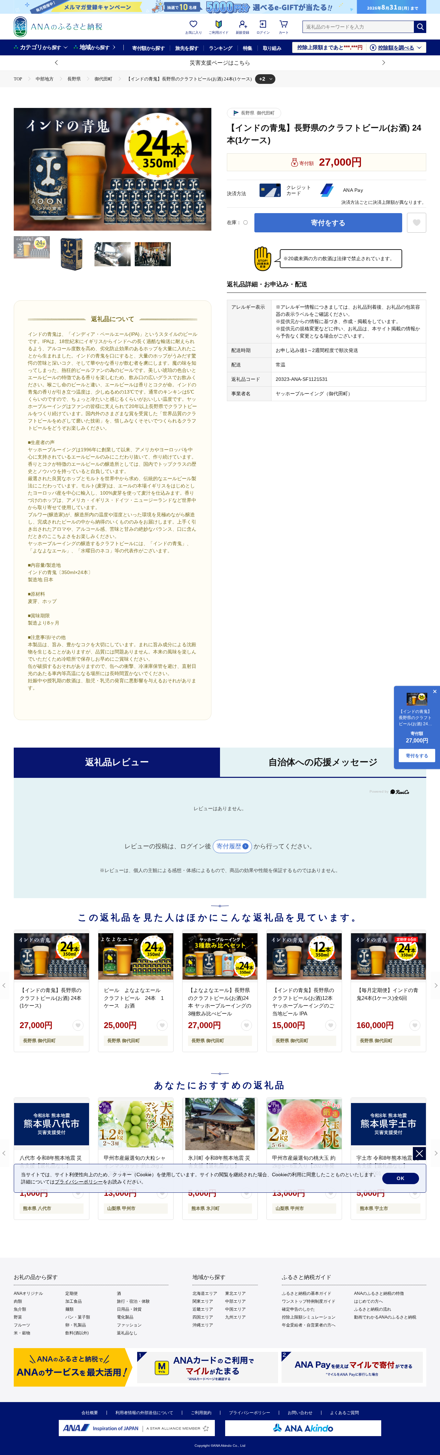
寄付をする (328, 223)
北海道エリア (204, 1293)
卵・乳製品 (75, 1325)
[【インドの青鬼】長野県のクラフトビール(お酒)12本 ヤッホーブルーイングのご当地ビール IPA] (304, 956)
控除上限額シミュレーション (309, 1317)
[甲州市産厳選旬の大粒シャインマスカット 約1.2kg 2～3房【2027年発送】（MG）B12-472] (135, 1124)
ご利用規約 (201, 1412)
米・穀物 (22, 1333)
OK (401, 1178)
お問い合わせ (300, 1412)
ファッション (129, 1325)
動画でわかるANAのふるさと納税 (385, 1317)
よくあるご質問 (344, 1412)
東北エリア (235, 1293)
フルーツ (22, 1325)
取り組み (272, 48)
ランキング (220, 48)
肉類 (18, 1301)
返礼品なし (127, 1333)
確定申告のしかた (298, 1309)
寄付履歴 (229, 846)
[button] (57, 63)
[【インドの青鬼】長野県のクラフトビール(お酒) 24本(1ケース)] (51, 956)
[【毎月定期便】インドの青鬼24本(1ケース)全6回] (388, 956)
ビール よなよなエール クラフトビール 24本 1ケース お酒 (135, 997)
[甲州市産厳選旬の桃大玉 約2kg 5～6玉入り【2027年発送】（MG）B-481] (304, 1124)
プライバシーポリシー (249, 1412)
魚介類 (20, 1309)
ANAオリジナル (28, 1293)
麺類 (69, 1309)
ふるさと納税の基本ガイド (306, 1293)
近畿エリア (202, 1309)
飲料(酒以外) (77, 1333)
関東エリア (202, 1301)
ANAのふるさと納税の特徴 (379, 1293)
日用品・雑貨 (129, 1309)
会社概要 (89, 1412)
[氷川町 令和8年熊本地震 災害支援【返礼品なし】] (220, 1124)
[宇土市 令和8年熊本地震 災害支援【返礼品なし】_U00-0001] (388, 1124)
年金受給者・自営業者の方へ (309, 1325)
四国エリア (202, 1317)
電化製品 (125, 1317)
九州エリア (235, 1317)
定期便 (71, 1293)
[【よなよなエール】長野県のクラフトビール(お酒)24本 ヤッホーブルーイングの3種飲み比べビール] (220, 956)
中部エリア (235, 1301)
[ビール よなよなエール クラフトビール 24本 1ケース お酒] (135, 956)
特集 (247, 48)
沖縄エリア (202, 1325)
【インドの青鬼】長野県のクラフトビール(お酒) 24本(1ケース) (50, 997)
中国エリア (235, 1309)
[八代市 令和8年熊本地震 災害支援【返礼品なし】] (51, 1124)
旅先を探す (186, 48)
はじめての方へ (368, 1301)
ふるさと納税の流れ (372, 1309)
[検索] (420, 27)
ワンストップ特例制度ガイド (309, 1301)
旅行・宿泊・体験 (133, 1301)
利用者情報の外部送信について (144, 1412)
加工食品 (73, 1301)
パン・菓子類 (77, 1317)
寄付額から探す (148, 48)
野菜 (18, 1317)
